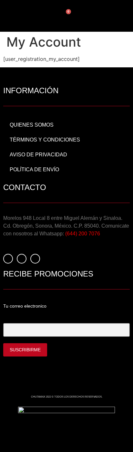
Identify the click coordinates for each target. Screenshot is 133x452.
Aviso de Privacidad (38, 154)
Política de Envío (34, 169)
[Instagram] (21, 259)
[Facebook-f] (8, 259)
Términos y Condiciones (45, 139)
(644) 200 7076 (82, 233)
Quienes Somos (32, 125)
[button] (91, 15)
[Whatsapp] (35, 259)
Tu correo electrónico (25, 317)
